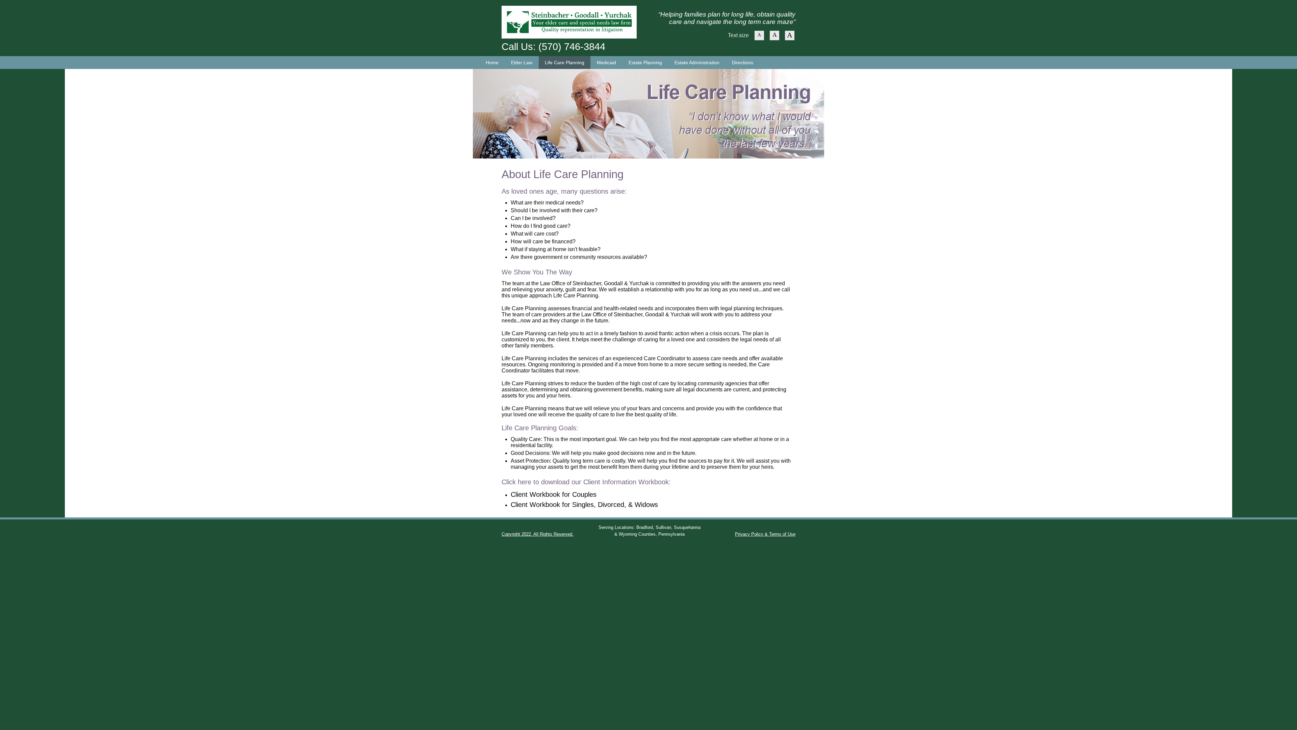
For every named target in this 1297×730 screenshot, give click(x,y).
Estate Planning (645, 62)
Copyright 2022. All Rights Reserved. (538, 534)
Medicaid (606, 62)
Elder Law (521, 62)
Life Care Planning (564, 62)
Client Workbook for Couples (553, 494)
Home (492, 62)
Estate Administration (697, 62)
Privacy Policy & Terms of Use (765, 534)
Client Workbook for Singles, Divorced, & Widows (584, 504)
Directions (742, 62)
